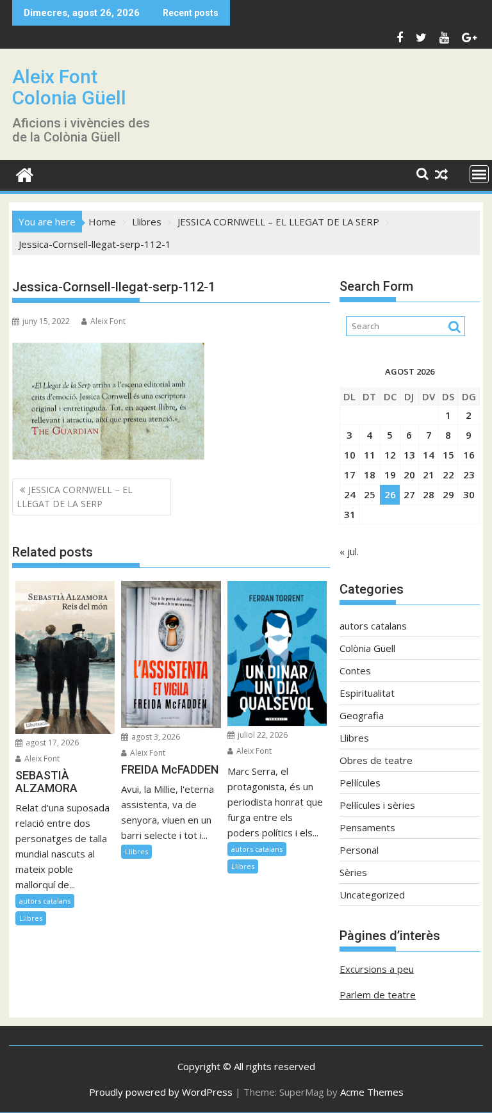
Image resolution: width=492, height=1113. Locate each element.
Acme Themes (372, 1091)
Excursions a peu (377, 969)
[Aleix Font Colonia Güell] (25, 173)
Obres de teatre (376, 760)
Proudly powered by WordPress (161, 1091)
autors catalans (44, 901)
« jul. (349, 551)
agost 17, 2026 (51, 742)
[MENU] (479, 174)
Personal (359, 849)
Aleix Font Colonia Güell (69, 87)
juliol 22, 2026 (262, 734)
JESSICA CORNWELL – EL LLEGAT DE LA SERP (75, 496)
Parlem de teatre (378, 994)
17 (350, 474)
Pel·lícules (360, 782)
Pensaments (367, 827)
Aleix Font (108, 321)
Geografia (362, 715)
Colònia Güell (367, 648)
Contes (355, 670)
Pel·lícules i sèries (377, 805)
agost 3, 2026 (154, 736)
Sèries (353, 872)
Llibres (30, 918)
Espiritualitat (367, 692)
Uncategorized (372, 894)
